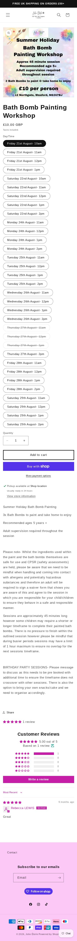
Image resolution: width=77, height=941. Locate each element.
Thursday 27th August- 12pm (28, 337)
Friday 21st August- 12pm (24, 160)
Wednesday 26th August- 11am (28, 292)
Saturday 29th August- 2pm (25, 424)
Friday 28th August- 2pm (23, 389)
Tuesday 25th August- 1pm (25, 275)
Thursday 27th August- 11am (28, 328)
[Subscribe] (59, 877)
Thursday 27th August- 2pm (26, 353)
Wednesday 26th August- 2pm (27, 318)
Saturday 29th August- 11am (26, 397)
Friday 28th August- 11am (24, 362)
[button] (8, 15)
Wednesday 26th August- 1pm (27, 310)
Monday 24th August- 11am (25, 222)
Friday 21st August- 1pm (23, 169)
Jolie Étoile (32, 934)
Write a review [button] (38, 779)
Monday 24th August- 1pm (24, 239)
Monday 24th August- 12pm (25, 231)
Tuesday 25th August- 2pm (25, 283)
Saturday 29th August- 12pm (26, 406)
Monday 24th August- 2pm (24, 248)
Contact (12, 852)
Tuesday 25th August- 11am (26, 257)
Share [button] (10, 712)
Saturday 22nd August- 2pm (26, 213)
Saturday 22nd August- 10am (26, 178)
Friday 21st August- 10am (24, 143)
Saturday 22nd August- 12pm (26, 195)
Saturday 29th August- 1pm (25, 415)
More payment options (38, 475)
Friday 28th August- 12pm (24, 371)
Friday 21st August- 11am (24, 152)
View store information (21, 496)
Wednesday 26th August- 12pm (28, 301)
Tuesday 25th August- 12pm (26, 266)
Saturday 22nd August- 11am (26, 187)
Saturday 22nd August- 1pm (26, 204)
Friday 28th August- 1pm (23, 380)
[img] (12, 802)
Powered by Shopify (50, 934)
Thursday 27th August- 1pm (28, 346)
